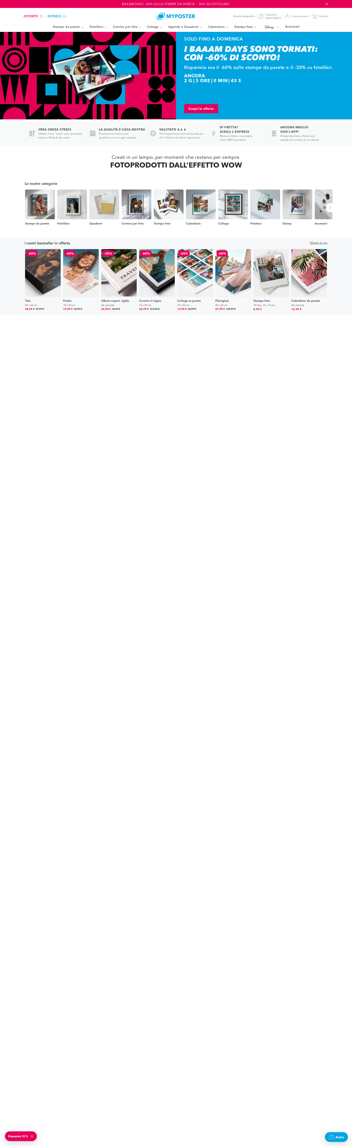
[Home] (176, 16)
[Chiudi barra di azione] (327, 4)
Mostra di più (318, 243)
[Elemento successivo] (331, 207)
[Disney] (270, 27)
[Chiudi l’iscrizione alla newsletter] (32, 1136)
